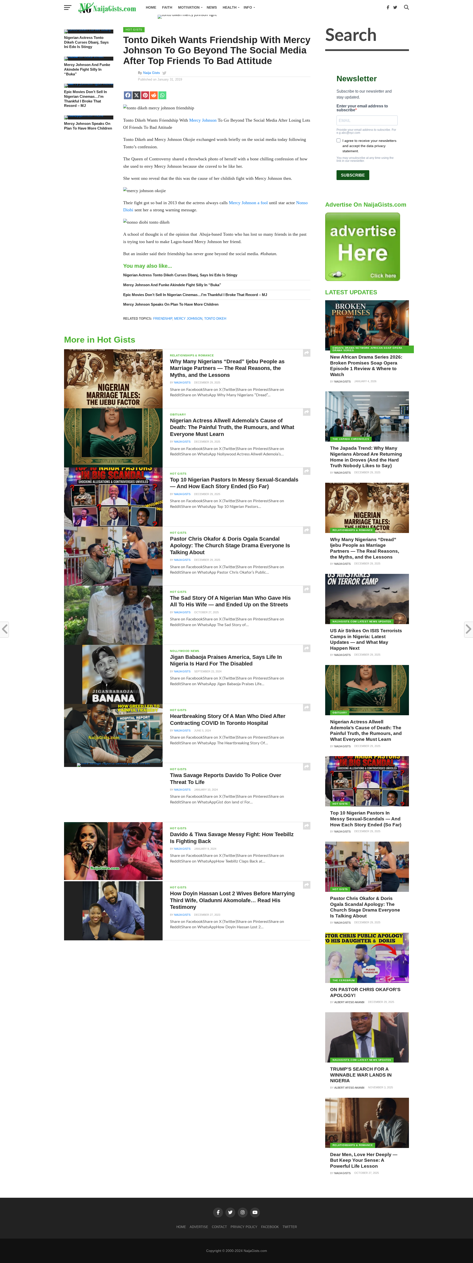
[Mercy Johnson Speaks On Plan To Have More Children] (88, 115)
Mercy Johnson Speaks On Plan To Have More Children (88, 125)
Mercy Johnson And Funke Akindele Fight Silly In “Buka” (87, 69)
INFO (248, 7)
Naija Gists (151, 73)
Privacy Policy (244, 1227)
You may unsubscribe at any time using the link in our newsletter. (365, 159)
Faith (167, 7)
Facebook (270, 1227)
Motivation (189, 7)
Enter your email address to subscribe (362, 108)
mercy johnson (188, 318)
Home (151, 7)
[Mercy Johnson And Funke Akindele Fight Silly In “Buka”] (88, 57)
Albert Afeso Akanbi (349, 1002)
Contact (219, 1227)
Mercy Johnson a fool (248, 202)
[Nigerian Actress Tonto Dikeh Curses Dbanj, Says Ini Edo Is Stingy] (87, 30)
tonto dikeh (215, 318)
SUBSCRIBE (353, 175)
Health (229, 7)
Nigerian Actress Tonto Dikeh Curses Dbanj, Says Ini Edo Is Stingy (86, 42)
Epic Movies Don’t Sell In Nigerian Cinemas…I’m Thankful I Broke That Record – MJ (85, 99)
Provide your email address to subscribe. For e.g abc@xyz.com (366, 131)
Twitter (290, 1227)
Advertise (199, 1227)
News (212, 7)
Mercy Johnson (203, 120)
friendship (162, 318)
